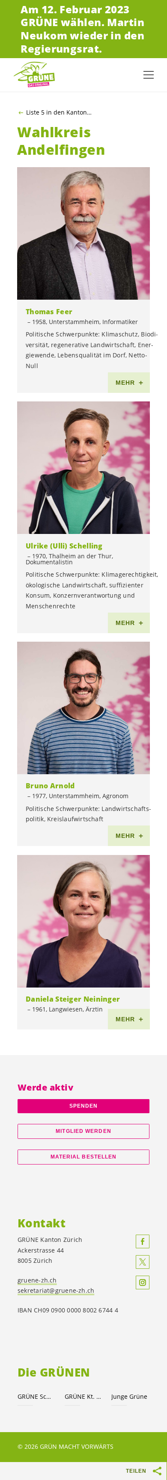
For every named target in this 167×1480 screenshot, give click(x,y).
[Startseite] (34, 75)
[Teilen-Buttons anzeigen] (157, 1471)
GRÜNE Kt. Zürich (83, 1396)
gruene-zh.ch (37, 1280)
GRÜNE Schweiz (36, 1396)
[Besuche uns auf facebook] (142, 1241)
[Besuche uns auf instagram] (142, 1282)
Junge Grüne (129, 1396)
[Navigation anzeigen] (148, 75)
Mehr (125, 382)
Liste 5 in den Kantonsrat (60, 112)
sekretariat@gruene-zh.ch (56, 1290)
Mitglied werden (83, 1131)
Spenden (83, 1106)
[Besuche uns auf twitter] (142, 1262)
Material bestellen (84, 1157)
